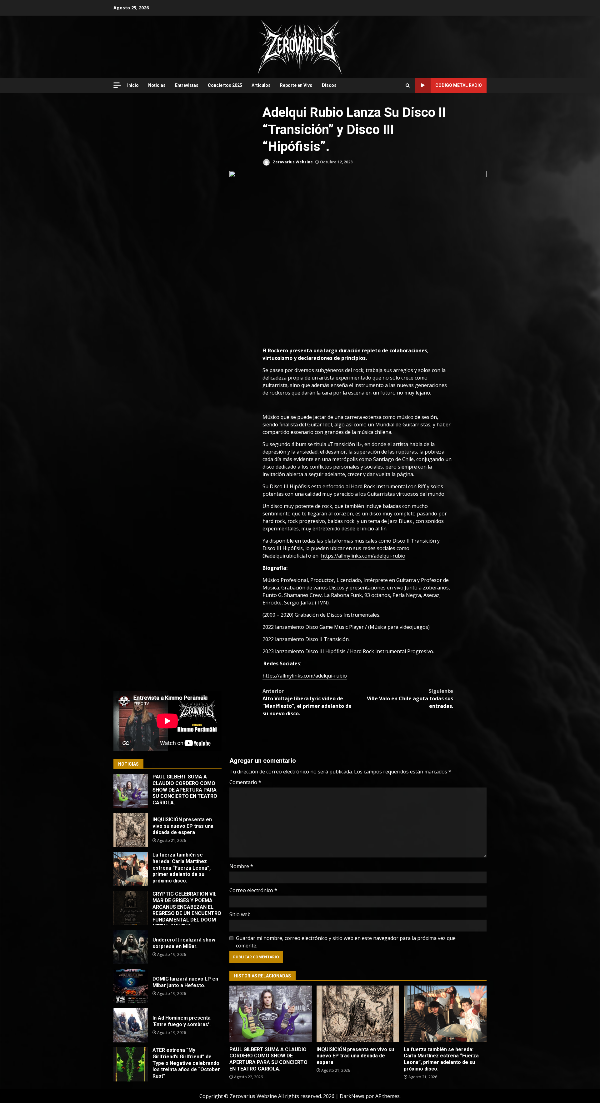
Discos (329, 85)
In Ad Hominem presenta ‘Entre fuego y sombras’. (130, 1025)
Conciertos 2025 (225, 85)
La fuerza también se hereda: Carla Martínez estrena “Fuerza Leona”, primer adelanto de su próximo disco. (445, 1014)
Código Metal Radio (458, 85)
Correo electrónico (253, 890)
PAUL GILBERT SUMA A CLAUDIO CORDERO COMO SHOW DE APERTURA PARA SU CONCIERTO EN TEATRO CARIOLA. (270, 1014)
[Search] (408, 85)
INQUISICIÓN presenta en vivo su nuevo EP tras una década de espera (358, 1014)
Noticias (157, 85)
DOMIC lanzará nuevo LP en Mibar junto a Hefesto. (130, 986)
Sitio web (240, 914)
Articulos (261, 85)
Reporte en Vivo (296, 85)
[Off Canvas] (117, 85)
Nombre (241, 866)
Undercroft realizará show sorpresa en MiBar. (130, 947)
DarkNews (352, 1096)
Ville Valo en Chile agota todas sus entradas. (410, 698)
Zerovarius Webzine (292, 162)
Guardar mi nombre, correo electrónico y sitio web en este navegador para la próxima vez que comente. (346, 942)
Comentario (245, 782)
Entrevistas (186, 85)
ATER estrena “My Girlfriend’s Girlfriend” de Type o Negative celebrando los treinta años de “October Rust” (130, 1064)
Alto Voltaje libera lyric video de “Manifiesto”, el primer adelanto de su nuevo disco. (307, 702)
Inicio (133, 85)
